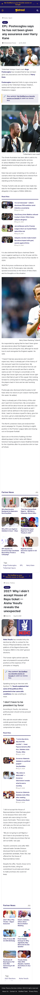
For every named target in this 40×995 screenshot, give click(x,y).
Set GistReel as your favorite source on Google (18, 3)
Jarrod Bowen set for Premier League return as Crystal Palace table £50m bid (25, 228)
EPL (21, 565)
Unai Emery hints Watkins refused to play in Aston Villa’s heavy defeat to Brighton (26, 217)
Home (5, 18)
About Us (5, 991)
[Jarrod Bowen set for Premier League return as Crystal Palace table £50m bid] (7, 228)
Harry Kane (30, 565)
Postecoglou (6, 82)
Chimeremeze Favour (10, 43)
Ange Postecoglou (10, 565)
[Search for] (37, 11)
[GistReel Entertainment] (20, 10)
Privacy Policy (33, 991)
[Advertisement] (20, 471)
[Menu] (3, 11)
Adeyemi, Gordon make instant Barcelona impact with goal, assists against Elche (25, 240)
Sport (10, 18)
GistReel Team (23, 991)
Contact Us (13, 991)
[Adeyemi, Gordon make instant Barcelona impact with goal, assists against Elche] (7, 239)
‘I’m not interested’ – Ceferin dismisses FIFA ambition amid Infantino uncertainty (24, 205)
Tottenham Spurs (9, 568)
